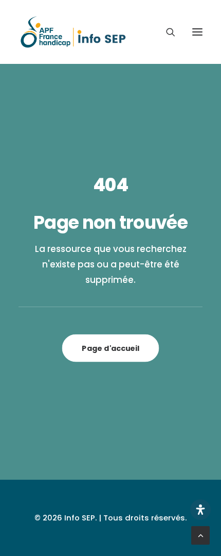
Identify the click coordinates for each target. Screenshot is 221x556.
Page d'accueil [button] (110, 348)
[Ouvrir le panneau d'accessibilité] (200, 509)
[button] (197, 32)
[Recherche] (166, 32)
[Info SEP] (73, 32)
